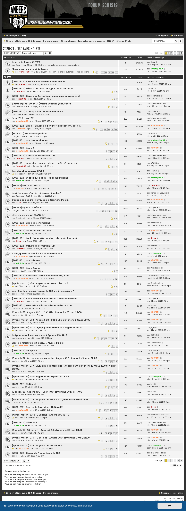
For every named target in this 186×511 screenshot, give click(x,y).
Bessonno (155, 222)
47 (105, 211)
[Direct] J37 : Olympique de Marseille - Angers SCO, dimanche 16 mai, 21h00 (54, 358)
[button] (181, 53)
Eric (17, 271)
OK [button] (169, 506)
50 (116, 211)
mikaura (154, 81)
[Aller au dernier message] (157, 62)
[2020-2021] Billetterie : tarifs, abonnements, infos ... (41, 275)
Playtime (19, 114)
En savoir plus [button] (85, 505)
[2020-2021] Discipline (24, 350)
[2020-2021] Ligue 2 (23, 148)
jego (152, 327)
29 (112, 242)
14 (113, 181)
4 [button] (175, 53)
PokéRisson (156, 268)
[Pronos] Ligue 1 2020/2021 (27, 207)
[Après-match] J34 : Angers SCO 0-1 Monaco (37, 445)
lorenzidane (21, 338)
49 (112, 211)
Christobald (21, 218)
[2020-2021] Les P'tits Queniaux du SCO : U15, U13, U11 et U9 (44, 163)
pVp (152, 88)
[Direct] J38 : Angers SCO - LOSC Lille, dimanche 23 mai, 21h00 (47, 312)
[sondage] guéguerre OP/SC (28, 171)
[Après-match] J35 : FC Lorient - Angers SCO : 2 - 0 (40, 414)
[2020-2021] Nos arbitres (26, 260)
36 (113, 72)
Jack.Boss (23, 345)
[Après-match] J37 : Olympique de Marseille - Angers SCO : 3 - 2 (48, 327)
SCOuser (154, 350)
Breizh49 (154, 245)
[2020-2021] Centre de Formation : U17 (33, 245)
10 (114, 226)
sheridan (20, 106)
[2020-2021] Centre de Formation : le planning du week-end (46, 96)
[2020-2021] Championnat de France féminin (37, 111)
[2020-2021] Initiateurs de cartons (31, 230)
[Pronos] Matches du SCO (26, 185)
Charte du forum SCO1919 (26, 62)
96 (105, 129)
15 (116, 181)
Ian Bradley (178, 498)
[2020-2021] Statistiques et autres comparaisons (40, 177)
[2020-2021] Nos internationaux (30, 140)
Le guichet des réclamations (66, 65)
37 (116, 72)
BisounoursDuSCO (24, 196)
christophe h (157, 69)
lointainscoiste (157, 103)
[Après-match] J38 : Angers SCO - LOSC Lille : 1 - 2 (40, 283)
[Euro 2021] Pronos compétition (29, 133)
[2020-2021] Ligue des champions (31, 222)
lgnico (18, 136)
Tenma (154, 171)
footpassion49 (158, 140)
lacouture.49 (22, 121)
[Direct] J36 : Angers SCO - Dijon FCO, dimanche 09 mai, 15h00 (47, 391)
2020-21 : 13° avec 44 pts (21, 48)
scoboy (22, 174)
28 (109, 242)
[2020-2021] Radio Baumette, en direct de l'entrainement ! (45, 238)
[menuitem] (22, 36)
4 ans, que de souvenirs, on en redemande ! (37, 253)
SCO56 (154, 163)
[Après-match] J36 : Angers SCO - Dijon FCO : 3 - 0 (40, 376)
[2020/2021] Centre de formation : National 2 (37, 407)
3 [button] (171, 53)
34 (106, 72)
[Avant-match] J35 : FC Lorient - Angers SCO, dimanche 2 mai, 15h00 (51, 437)
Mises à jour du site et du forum (30, 69)
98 (112, 129)
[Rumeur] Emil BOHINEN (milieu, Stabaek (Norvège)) (41, 103)
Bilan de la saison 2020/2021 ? (28, 215)
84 (116, 189)
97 (109, 129)
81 (106, 189)
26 (102, 242)
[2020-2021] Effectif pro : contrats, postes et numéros (42, 88)
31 (102, 339)
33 (102, 72)
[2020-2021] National (24, 384)
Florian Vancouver (159, 193)
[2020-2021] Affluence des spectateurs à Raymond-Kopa (44, 298)
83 (113, 189)
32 (106, 339)
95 (101, 129)
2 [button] (168, 53)
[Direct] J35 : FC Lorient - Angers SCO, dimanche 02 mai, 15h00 (47, 430)
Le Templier (155, 96)
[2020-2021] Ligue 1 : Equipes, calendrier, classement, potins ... (47, 125)
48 (109, 211)
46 (102, 211)
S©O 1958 (155, 148)
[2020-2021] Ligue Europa (26, 268)
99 (116, 129)
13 (110, 181)
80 (103, 189)
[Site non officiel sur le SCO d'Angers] (44, 16)
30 (116, 242)
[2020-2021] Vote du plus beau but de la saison (38, 81)
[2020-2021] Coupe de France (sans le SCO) (37, 453)
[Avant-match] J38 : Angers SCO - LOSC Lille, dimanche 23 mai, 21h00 (51, 319)
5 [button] (178, 53)
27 (106, 242)
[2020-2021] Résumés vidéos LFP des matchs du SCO (42, 305)
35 (109, 72)
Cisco (18, 203)
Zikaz (18, 65)
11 (104, 181)
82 (109, 189)
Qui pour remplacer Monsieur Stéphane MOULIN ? (39, 335)
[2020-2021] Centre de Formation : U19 (33, 155)
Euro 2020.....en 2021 (23, 118)
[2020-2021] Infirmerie (24, 422)
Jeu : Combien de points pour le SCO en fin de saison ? (43, 291)
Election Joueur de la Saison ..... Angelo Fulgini (38, 342)
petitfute (20, 180)
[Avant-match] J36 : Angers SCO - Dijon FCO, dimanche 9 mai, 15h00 (50, 399)
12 (107, 181)
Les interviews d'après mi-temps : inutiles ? (36, 193)
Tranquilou (21, 128)
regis (153, 133)
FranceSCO (24, 72)
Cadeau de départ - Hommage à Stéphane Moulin (40, 199)
